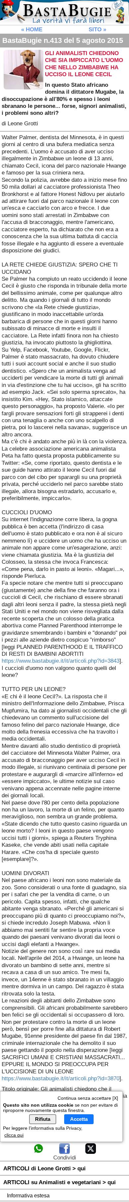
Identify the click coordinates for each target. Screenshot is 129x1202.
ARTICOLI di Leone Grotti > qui (44, 1168)
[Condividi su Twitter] (90, 1152)
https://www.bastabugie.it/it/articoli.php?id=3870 (60, 1078)
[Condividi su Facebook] (64, 1152)
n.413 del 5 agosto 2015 (62, 40)
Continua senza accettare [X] (88, 1098)
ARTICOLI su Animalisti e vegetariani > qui (59, 1182)
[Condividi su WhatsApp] (38, 1152)
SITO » (97, 29)
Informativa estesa (28, 1195)
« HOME (31, 29)
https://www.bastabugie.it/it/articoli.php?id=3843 (60, 661)
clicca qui (13, 1135)
